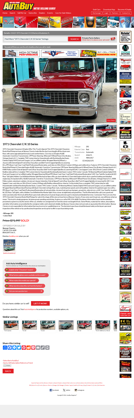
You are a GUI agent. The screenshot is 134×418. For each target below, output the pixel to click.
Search (12, 13)
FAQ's (101, 383)
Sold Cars (96, 9)
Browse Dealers (48, 383)
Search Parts (67, 383)
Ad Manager (61, 385)
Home (5, 13)
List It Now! (40, 303)
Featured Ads (39, 383)
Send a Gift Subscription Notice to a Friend (18, 363)
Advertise (35, 385)
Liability (75, 385)
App (85, 385)
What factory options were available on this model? (27, 275)
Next (116, 91)
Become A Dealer (124, 9)
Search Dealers (58, 383)
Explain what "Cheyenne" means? (21, 270)
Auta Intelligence (30, 309)
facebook (56, 390)
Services (73, 383)
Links (95, 385)
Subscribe (33, 13)
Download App (109, 9)
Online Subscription (93, 383)
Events (50, 13)
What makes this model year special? (22, 280)
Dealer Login (68, 385)
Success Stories (48, 385)
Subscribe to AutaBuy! (11, 361)
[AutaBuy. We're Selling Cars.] (29, 6)
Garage (55, 385)
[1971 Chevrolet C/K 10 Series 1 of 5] (60, 90)
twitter (68, 390)
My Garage (97, 13)
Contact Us (126, 13)
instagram (80, 390)
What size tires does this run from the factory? (25, 286)
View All (114, 139)
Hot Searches (101, 385)
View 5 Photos (111, 120)
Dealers (42, 13)
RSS (30, 385)
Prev (4, 91)
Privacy (81, 385)
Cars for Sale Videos (63, 13)
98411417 (89, 158)
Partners (115, 13)
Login (106, 13)
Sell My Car (22, 13)
